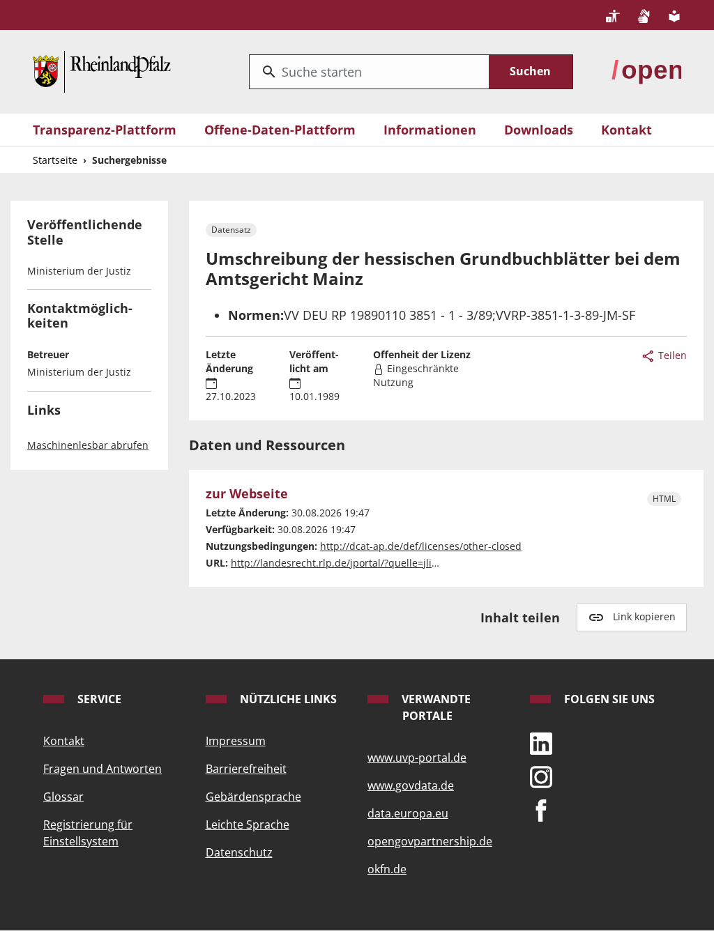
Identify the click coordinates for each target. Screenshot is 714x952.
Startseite (55, 160)
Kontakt (626, 129)
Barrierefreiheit (246, 768)
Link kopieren (644, 616)
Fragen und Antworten (102, 768)
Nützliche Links (287, 699)
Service (98, 699)
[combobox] (369, 72)
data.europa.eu (407, 813)
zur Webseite (247, 493)
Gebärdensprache (253, 796)
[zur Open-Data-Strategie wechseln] (646, 69)
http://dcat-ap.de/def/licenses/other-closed (421, 546)
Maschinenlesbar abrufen (88, 445)
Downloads (538, 129)
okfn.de (387, 869)
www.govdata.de (410, 785)
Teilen (671, 355)
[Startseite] (102, 69)
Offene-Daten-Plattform (280, 129)
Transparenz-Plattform (104, 129)
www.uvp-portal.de (416, 757)
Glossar (63, 796)
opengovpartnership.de (429, 841)
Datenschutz (239, 852)
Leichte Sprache (247, 824)
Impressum (236, 740)
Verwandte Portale (435, 707)
